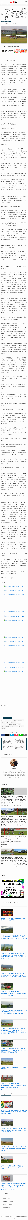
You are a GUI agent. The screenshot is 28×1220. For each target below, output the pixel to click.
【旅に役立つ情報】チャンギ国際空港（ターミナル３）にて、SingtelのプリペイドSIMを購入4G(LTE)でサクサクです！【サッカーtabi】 (13, 1185)
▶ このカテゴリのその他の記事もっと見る (11, 1089)
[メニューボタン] (2, 2)
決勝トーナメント (5, 726)
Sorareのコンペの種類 (8, 1201)
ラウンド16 (10, 720)
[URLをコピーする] (25, 735)
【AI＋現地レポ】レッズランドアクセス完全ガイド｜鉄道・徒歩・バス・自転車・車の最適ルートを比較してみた (13, 1148)
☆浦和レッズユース (7, 21)
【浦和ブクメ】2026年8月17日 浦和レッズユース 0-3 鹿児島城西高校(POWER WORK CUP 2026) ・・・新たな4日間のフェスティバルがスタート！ (14, 1012)
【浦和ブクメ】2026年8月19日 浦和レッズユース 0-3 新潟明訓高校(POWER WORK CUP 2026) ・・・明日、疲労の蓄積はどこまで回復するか (14, 1050)
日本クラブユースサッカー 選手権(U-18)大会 (11, 724)
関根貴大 (3, 728)
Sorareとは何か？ (7, 1198)
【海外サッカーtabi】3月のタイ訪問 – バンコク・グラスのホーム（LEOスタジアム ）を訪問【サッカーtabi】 (14, 1167)
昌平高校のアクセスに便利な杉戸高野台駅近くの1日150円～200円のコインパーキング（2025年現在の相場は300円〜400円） (14, 1111)
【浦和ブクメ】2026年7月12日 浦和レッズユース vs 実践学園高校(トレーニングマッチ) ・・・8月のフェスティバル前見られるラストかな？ (13, 1085)
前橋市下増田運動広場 (18, 720)
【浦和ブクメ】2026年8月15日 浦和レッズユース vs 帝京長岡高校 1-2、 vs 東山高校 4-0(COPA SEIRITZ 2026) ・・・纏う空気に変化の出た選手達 (13, 975)
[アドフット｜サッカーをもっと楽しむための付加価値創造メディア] (14, 2)
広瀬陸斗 (13, 722)
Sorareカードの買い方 (8, 1204)
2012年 (4, 720)
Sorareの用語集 (6, 1207)
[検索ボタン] (26, 2)
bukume (14, 768)
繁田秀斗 (21, 726)
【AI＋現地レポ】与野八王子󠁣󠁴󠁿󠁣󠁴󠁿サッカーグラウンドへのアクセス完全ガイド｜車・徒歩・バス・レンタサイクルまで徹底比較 (13, 1130)
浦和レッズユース (14, 726)
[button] (3, 735)
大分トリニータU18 (6, 722)
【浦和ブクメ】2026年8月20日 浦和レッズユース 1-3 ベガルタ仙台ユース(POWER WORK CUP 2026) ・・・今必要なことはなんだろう (14, 993)
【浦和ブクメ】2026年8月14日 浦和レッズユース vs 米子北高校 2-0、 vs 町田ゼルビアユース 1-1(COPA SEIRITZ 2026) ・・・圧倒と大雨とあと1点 (14, 936)
